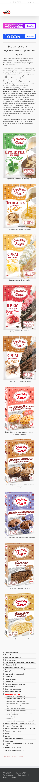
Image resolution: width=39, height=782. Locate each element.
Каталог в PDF (21, 773)
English (14, 777)
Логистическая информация (13, 757)
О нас (4, 777)
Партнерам (22, 775)
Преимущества (8, 775)
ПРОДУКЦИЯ (7, 773)
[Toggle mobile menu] (35, 11)
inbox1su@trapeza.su (28, 2)
